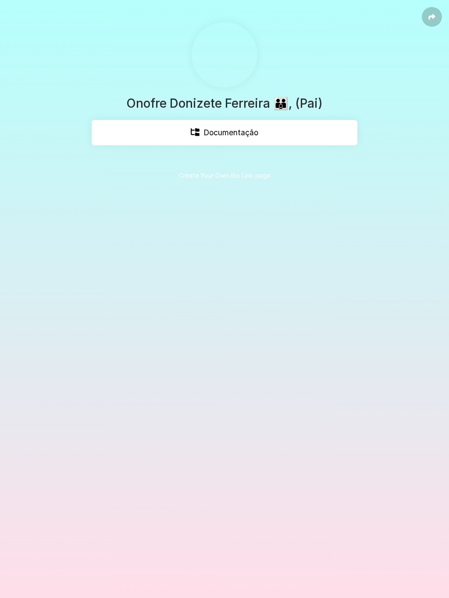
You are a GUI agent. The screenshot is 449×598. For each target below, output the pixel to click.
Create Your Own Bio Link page (224, 175)
